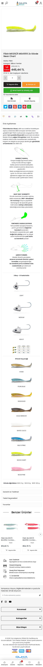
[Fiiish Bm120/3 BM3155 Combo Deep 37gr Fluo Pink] (32, 526)
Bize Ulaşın (21, 627)
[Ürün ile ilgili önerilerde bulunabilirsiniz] (39, 116)
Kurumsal (21, 609)
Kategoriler (21, 618)
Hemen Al (32, 84)
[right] (40, 534)
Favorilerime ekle (11, 95)
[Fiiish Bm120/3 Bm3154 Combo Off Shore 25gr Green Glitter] (10, 526)
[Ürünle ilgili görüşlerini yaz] (16, 116)
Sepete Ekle (13, 84)
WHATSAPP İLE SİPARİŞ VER (23, 90)
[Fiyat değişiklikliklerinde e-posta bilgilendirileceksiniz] (27, 116)
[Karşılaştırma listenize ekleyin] (21, 116)
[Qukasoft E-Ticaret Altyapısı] (21, 657)
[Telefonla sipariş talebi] (33, 116)
